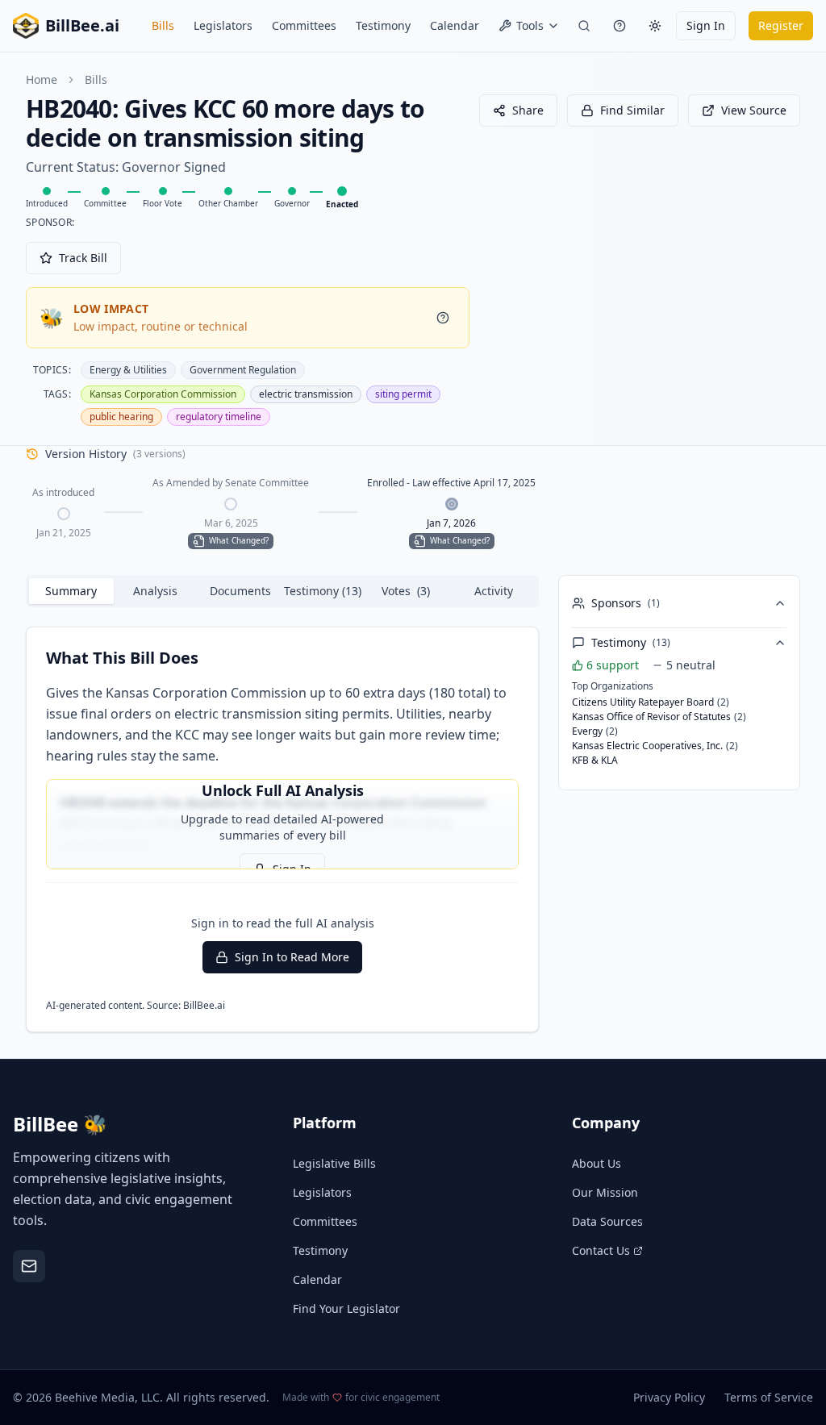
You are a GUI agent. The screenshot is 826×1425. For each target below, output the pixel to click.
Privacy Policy (669, 1397)
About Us (596, 1163)
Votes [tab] (406, 590)
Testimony (383, 25)
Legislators (223, 25)
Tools (530, 25)
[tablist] (282, 591)
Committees (304, 25)
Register (780, 25)
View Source (753, 110)
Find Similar (632, 110)
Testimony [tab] (322, 590)
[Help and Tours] (619, 25)
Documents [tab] (240, 590)
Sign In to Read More (292, 957)
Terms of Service (768, 1397)
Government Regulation (243, 370)
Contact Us (601, 1250)
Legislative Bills (334, 1163)
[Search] (584, 25)
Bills (163, 25)
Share (528, 110)
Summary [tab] (71, 590)
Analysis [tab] (155, 590)
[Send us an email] (29, 1266)
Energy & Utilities (128, 370)
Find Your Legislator (346, 1308)
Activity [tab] (493, 590)
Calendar (454, 25)
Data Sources (607, 1221)
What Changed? (239, 540)
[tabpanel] (282, 829)
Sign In (705, 25)
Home (41, 79)
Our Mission (605, 1192)
